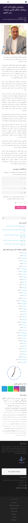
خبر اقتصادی (22, 414)
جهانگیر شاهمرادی (6, 412)
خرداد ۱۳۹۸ (23, 357)
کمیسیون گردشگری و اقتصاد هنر (11, 433)
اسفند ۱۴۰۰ (23, 274)
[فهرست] (8, 2)
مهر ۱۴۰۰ (24, 287)
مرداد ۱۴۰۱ (24, 261)
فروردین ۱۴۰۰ (23, 303)
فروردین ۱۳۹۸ (23, 362)
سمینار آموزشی (9, 419)
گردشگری (24, 435)
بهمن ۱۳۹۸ (23, 341)
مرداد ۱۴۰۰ (24, 293)
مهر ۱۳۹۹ (24, 319)
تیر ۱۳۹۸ (24, 354)
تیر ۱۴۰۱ (24, 263)
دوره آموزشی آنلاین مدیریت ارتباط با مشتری (14, 244)
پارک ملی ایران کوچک (21, 431)
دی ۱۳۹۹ (24, 311)
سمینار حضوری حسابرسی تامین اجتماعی (15, 226)
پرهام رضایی (10, 430)
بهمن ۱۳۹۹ (23, 309)
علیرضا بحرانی (15, 423)
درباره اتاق (14, 514)
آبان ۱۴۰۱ (24, 253)
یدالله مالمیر (18, 435)
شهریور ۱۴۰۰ (23, 290)
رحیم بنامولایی (15, 419)
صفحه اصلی (14, 502)
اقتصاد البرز (14, 410)
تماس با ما (14, 517)
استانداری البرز (23, 406)
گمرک (22, 435)
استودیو (17, 405)
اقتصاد (20, 410)
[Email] (22, 389)
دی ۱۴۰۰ (24, 279)
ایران (21, 412)
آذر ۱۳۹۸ (24, 346)
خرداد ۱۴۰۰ (24, 298)
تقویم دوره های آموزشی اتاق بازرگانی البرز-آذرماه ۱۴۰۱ (13, 230)
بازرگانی (18, 412)
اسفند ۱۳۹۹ (23, 306)
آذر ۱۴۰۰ (24, 282)
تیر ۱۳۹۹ (24, 327)
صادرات (21, 421)
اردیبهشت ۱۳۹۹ (22, 333)
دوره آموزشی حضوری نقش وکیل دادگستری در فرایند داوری (14, 235)
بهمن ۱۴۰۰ (23, 277)
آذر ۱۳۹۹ (24, 314)
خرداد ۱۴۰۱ (24, 266)
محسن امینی (7, 424)
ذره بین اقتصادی (13, 415)
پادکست (18, 428)
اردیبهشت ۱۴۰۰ (22, 301)
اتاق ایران (18, 398)
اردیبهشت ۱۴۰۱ (22, 269)
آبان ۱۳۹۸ (24, 349)
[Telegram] (4, 389)
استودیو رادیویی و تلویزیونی (17, 406)
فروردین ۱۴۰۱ (23, 271)
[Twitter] (16, 493)
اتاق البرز (23, 398)
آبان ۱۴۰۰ (24, 285)
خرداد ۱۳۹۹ (24, 330)
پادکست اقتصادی (9, 428)
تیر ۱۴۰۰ (24, 295)
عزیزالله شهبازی (15, 421)
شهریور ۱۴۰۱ (23, 258)
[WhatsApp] (10, 389)
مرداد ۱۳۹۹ (24, 325)
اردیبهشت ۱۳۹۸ (22, 359)
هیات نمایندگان (14, 508)
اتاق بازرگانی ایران (11, 401)
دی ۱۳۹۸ (24, 343)
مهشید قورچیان (8, 426)
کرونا (19, 433)
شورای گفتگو (14, 520)
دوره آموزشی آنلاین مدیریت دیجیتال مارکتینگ (14, 240)
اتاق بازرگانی (10, 398)
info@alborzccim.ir (20, 488)
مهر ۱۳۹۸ (24, 351)
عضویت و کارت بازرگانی (14, 505)
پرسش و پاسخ (14, 511)
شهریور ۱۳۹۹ (23, 322)
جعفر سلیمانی (13, 412)
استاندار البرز (8, 403)
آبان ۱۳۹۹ (24, 317)
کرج (21, 433)
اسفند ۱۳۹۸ (23, 338)
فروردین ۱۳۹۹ (23, 335)
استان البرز (16, 403)
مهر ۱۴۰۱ (24, 255)
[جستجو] (5, 2)
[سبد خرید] (2, 2)
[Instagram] (16, 389)
